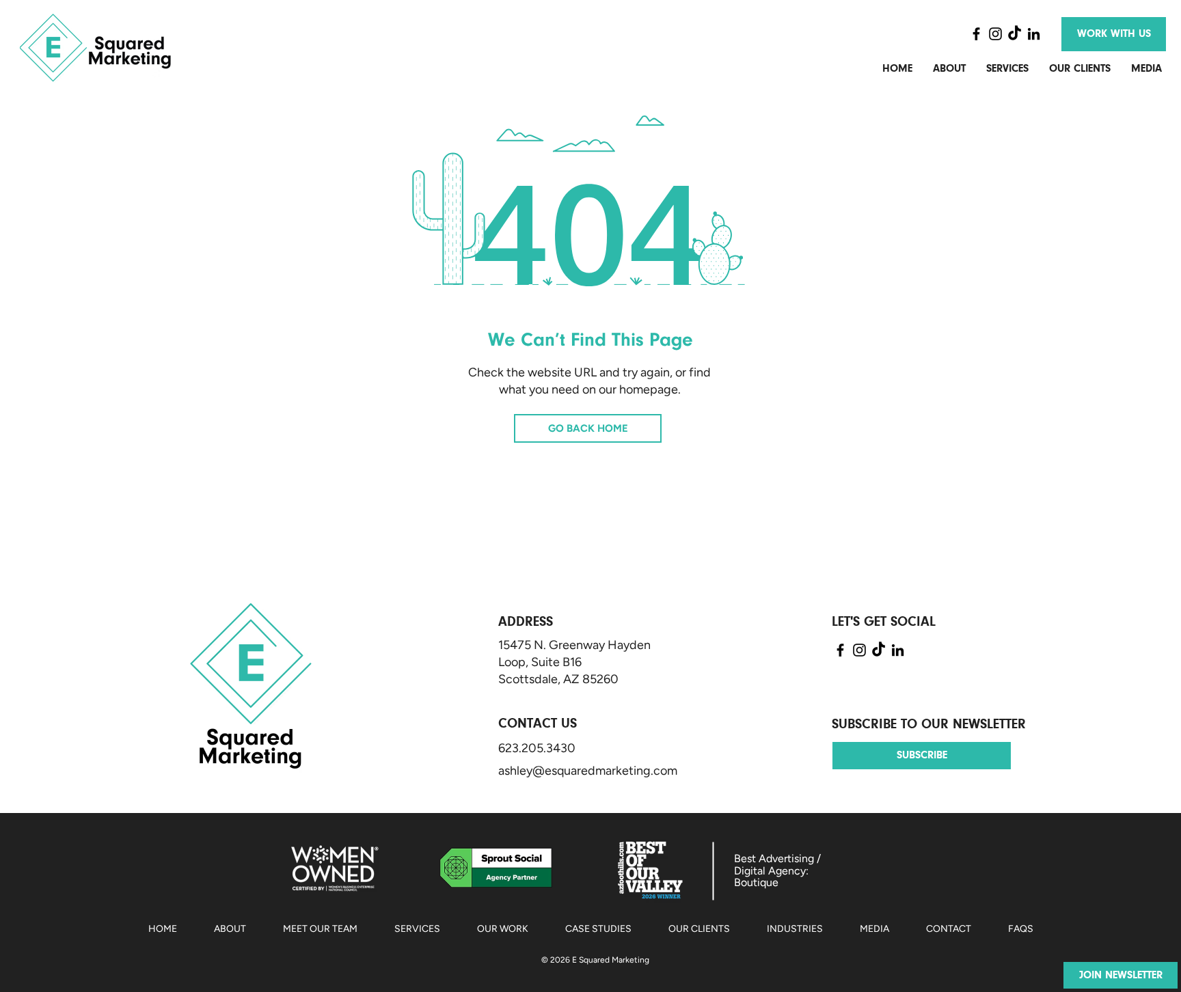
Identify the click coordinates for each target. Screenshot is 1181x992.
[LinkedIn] (1033, 33)
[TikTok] (1014, 33)
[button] (1120, 975)
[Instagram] (995, 33)
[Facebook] (976, 33)
